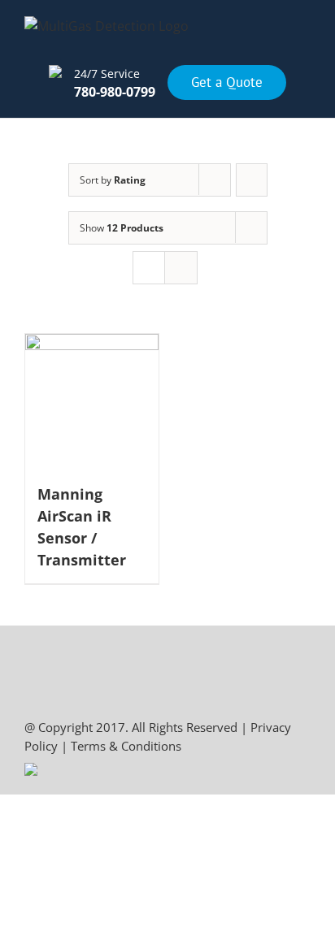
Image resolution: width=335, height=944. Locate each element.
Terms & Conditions (126, 746)
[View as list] (181, 268)
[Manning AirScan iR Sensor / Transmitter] (92, 400)
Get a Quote (227, 82)
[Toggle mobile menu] (304, 43)
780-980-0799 (114, 92)
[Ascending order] (252, 180)
